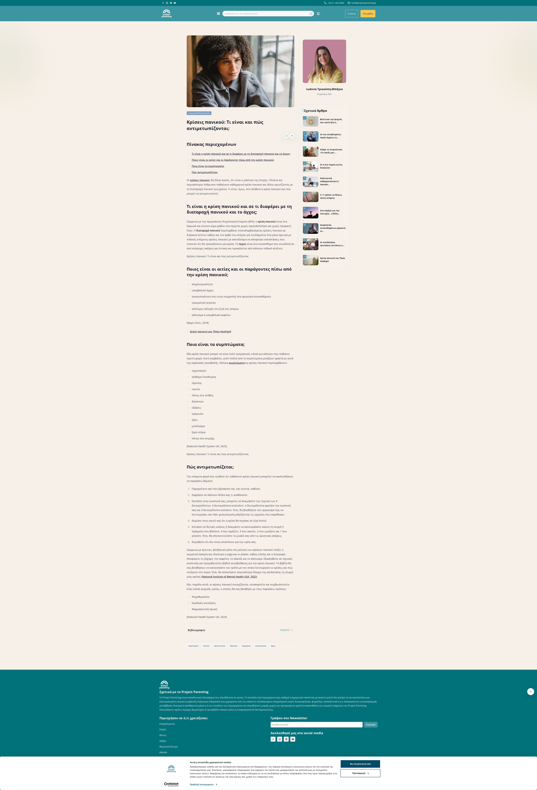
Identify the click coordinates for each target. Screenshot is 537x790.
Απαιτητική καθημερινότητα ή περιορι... (329, 181)
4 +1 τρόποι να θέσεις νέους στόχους (331, 196)
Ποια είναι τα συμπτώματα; (208, 166)
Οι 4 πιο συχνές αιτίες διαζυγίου (331, 166)
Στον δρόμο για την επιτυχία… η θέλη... (330, 212)
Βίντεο (162, 735)
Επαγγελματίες (167, 723)
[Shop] (318, 13)
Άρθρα (162, 740)
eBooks (163, 752)
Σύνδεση (352, 13)
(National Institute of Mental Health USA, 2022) (229, 576)
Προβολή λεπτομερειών (202, 784)
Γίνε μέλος (368, 13)
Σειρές (162, 729)
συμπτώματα (236, 362)
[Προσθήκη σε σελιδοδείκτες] (286, 135)
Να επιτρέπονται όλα (360, 764)
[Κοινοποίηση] (292, 135)
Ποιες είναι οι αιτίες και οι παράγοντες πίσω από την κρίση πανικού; (233, 160)
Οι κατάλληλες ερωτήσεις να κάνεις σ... (332, 244)
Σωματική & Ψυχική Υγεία (199, 113)
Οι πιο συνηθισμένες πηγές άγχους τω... (330, 136)
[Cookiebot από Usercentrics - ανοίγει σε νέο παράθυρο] (171, 784)
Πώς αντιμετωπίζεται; (205, 172)
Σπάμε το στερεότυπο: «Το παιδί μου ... (331, 151)
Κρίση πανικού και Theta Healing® (210, 331)
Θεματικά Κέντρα (168, 746)
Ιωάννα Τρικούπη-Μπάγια (324, 89)
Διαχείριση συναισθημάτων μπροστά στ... (332, 228)
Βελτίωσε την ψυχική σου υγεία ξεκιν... (331, 121)
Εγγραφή (370, 724)
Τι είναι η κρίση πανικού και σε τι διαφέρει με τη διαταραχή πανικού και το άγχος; (241, 153)
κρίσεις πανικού (199, 180)
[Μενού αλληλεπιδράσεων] (530, 691)
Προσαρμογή (358, 773)
